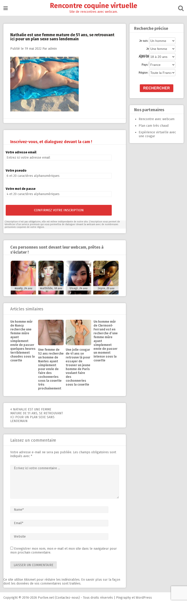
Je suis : (144, 40)
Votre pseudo (16, 171)
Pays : (145, 64)
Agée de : (144, 57)
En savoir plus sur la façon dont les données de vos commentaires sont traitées (61, 581)
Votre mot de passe (21, 189)
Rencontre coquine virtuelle (93, 6)
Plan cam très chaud (154, 126)
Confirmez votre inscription (59, 210)
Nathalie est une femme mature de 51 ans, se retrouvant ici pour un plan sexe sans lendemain (36, 415)
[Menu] (5, 8)
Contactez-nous (67, 598)
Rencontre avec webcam (156, 119)
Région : (144, 72)
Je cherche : (144, 49)
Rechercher (156, 88)
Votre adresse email (21, 152)
